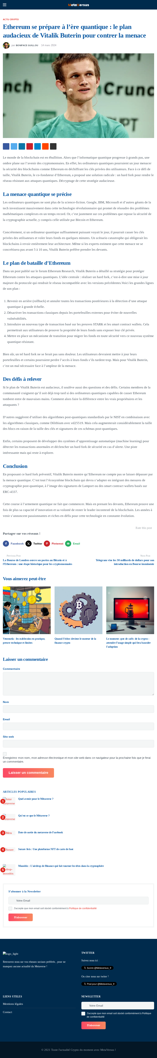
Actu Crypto (11, 19)
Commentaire (11, 668)
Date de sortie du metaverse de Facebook (40, 832)
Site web (8, 736)
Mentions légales (13, 1003)
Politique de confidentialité (83, 908)
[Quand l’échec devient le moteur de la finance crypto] (78, 610)
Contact (7, 1012)
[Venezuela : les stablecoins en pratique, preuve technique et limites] (27, 610)
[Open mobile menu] (4, 5)
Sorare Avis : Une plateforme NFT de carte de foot (45, 849)
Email (6, 719)
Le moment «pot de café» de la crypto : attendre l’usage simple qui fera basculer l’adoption (128, 642)
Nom (6, 701)
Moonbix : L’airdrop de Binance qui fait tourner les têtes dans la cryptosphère (61, 866)
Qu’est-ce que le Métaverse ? (33, 815)
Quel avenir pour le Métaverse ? (35, 798)
